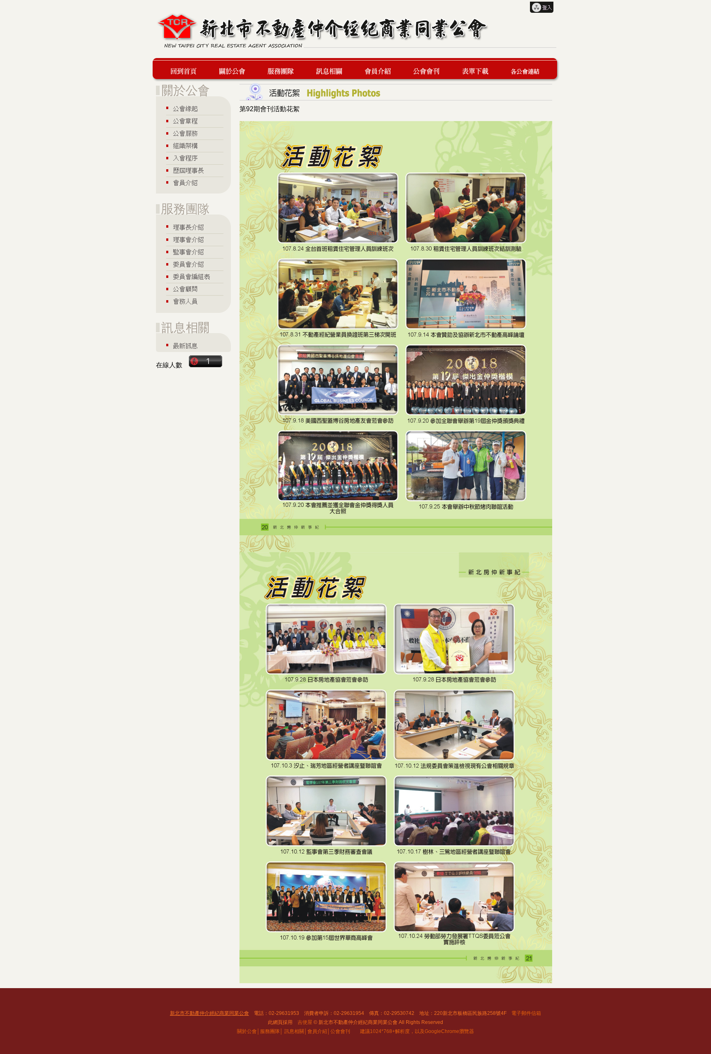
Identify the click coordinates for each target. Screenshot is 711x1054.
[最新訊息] (193, 345)
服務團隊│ (271, 1031)
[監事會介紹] (193, 252)
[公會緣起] (193, 108)
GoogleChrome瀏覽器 (449, 1031)
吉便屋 (304, 1022)
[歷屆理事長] (193, 171)
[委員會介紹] (193, 264)
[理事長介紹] (193, 226)
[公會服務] (193, 133)
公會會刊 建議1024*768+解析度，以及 (377, 1031)
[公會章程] (193, 121)
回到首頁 (187, 70)
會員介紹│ (318, 1031)
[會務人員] (193, 302)
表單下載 (478, 70)
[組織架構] (193, 146)
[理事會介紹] (193, 239)
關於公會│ (248, 1031)
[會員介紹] (193, 183)
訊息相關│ (295, 1031)
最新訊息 (333, 70)
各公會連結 (524, 70)
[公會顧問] (193, 289)
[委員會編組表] (193, 277)
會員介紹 (381, 70)
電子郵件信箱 (526, 1013)
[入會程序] (193, 158)
